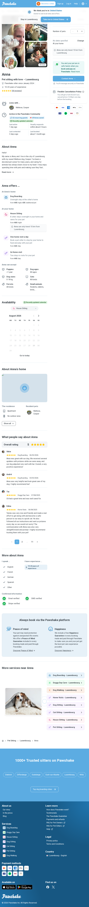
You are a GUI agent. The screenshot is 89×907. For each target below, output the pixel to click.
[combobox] (24, 308)
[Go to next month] (38, 315)
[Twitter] (53, 887)
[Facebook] (47, 887)
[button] (68, 67)
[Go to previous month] (34, 315)
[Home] (3, 741)
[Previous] (12, 542)
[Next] (37, 542)
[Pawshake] (9, 3)
